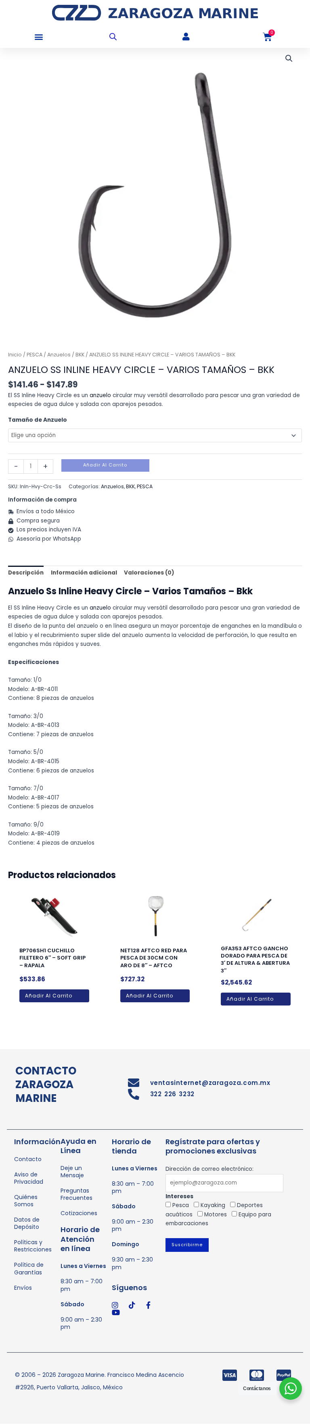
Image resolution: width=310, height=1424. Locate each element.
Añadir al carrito (105, 465)
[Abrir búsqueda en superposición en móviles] (113, 36)
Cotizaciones (79, 1213)
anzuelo (100, 395)
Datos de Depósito (27, 1223)
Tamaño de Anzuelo (37, 420)
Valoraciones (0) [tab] (149, 573)
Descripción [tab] (26, 573)
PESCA (34, 354)
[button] (38, 37)
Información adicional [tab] (84, 573)
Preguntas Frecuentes (76, 1194)
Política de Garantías (29, 1268)
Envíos (23, 1288)
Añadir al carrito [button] (48, 995)
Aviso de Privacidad (28, 1178)
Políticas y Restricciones (33, 1245)
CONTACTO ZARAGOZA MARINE (45, 1084)
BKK (79, 354)
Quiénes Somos (26, 1200)
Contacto (28, 1159)
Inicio (15, 354)
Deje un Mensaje (72, 1171)
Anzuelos (59, 354)
